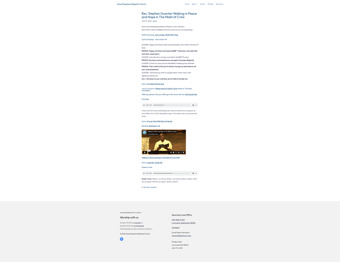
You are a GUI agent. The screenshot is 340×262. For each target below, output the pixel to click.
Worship (154, 187)
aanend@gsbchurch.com (181, 236)
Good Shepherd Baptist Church (131, 4)
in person (137, 223)
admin (155, 21)
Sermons (147, 187)
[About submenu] (196, 4)
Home (187, 4)
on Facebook (139, 226)
